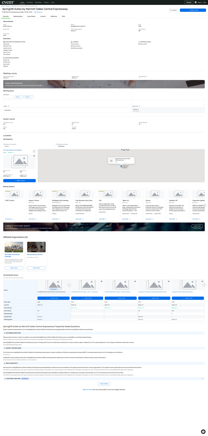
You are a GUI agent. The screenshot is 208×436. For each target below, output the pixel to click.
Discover (46, 2)
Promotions (30, 2)
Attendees (6, 94)
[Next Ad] (34, 151)
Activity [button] (30, 213)
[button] (11, 96)
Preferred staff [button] (134, 213)
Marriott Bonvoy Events (34, 254)
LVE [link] (100, 200)
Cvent (2, 6)
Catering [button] (54, 213)
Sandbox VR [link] (173, 200)
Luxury (53, 2)
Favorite (174, 10)
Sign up (200, 2)
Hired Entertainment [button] (80, 213)
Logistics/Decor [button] (102, 212)
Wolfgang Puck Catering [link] (60, 200)
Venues (22, 2)
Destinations (38, 2)
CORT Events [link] (9, 200)
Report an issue (87, 389)
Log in (204, 2)
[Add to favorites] (34, 156)
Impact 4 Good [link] (34, 200)
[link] (14, 194)
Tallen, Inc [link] (125, 200)
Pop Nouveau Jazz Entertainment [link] (84, 200)
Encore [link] (148, 200)
